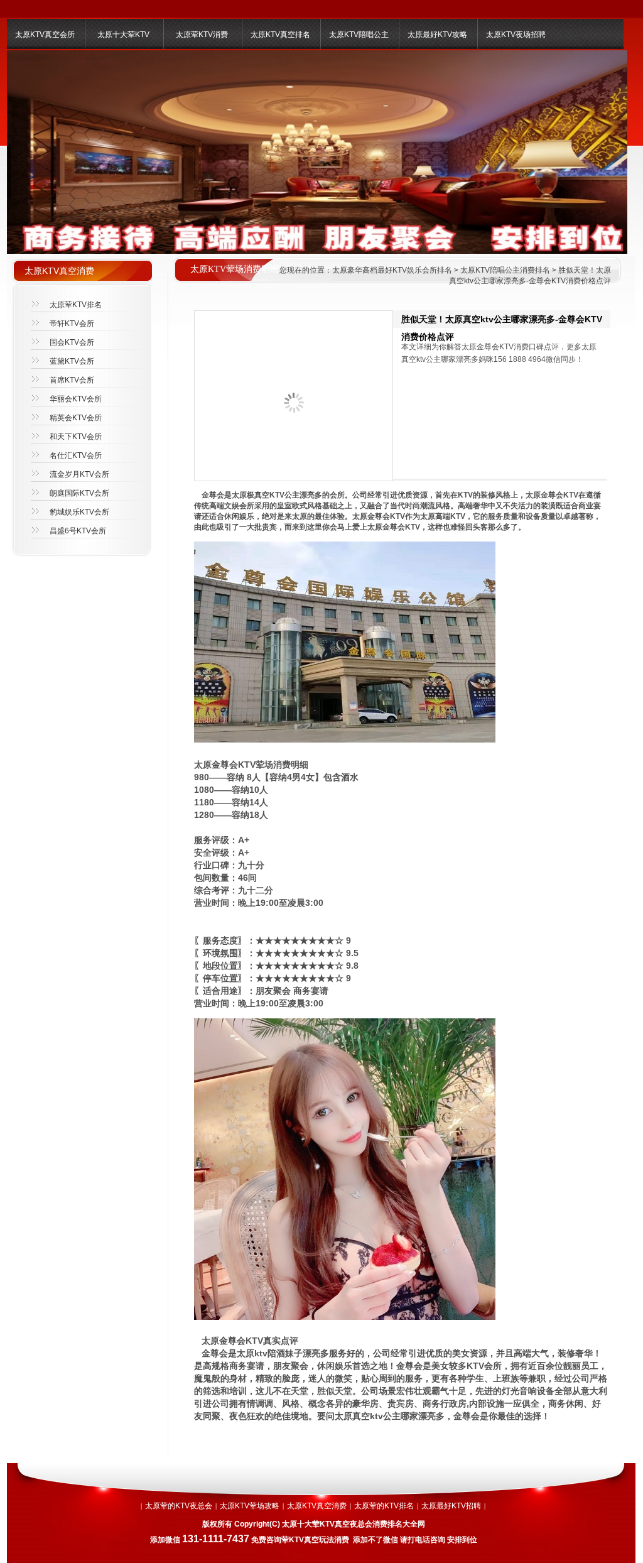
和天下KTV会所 (76, 436)
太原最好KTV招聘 (451, 1505)
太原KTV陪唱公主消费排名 (505, 270)
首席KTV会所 (72, 380)
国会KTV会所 (72, 342)
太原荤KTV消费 (202, 34)
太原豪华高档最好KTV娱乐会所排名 (392, 270)
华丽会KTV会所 (76, 399)
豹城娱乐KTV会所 (79, 512)
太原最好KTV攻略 (437, 34)
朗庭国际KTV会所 (79, 493)
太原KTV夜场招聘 (516, 34)
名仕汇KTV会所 (76, 455)
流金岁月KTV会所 (79, 474)
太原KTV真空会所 (45, 34)
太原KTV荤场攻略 (249, 1505)
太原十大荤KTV (123, 34)
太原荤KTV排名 (76, 304)
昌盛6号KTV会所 (78, 530)
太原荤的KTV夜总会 (178, 1505)
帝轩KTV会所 (72, 323)
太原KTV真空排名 (280, 34)
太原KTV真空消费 (317, 1505)
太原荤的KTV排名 (384, 1505)
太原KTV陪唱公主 (359, 34)
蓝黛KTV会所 (72, 361)
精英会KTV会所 (76, 417)
